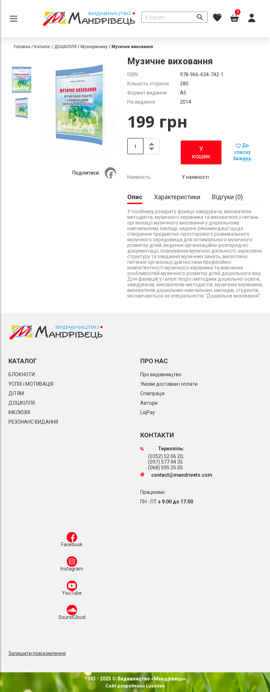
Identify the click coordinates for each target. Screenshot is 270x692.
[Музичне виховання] (21, 81)
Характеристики (177, 197)
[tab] (134, 197)
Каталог (42, 46)
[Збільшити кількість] (151, 142)
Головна (22, 46)
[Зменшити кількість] (151, 150)
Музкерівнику (94, 46)
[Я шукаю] (199, 17)
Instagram (71, 569)
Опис (134, 197)
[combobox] (174, 17)
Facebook (72, 544)
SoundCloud (71, 617)
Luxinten (155, 685)
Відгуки (226, 197)
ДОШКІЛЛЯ (65, 46)
